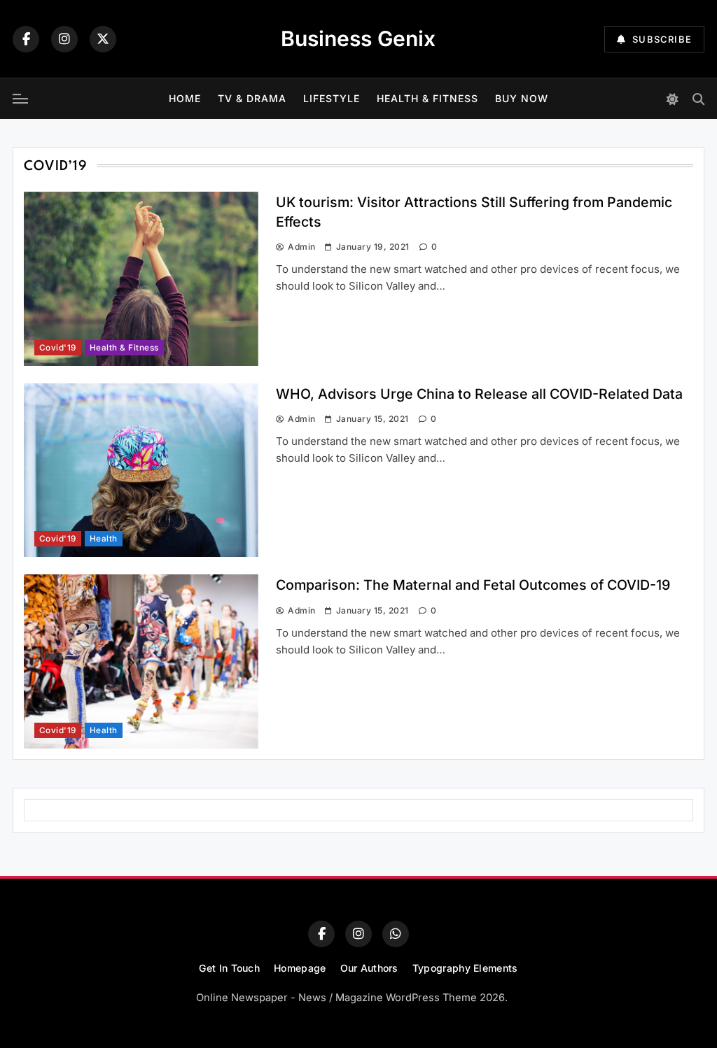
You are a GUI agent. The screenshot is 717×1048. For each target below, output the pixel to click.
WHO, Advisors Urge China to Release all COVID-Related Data (479, 393)
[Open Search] (698, 99)
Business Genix (358, 38)
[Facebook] (26, 39)
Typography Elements (465, 968)
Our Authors (369, 968)
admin (301, 246)
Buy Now (521, 98)
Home (185, 98)
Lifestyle (331, 98)
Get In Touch (229, 968)
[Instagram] (64, 39)
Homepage (300, 968)
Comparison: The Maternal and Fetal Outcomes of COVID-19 (473, 584)
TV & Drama (252, 98)
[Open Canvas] (20, 99)
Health (104, 539)
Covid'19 (57, 348)
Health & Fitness (427, 98)
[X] (103, 39)
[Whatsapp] (395, 934)
